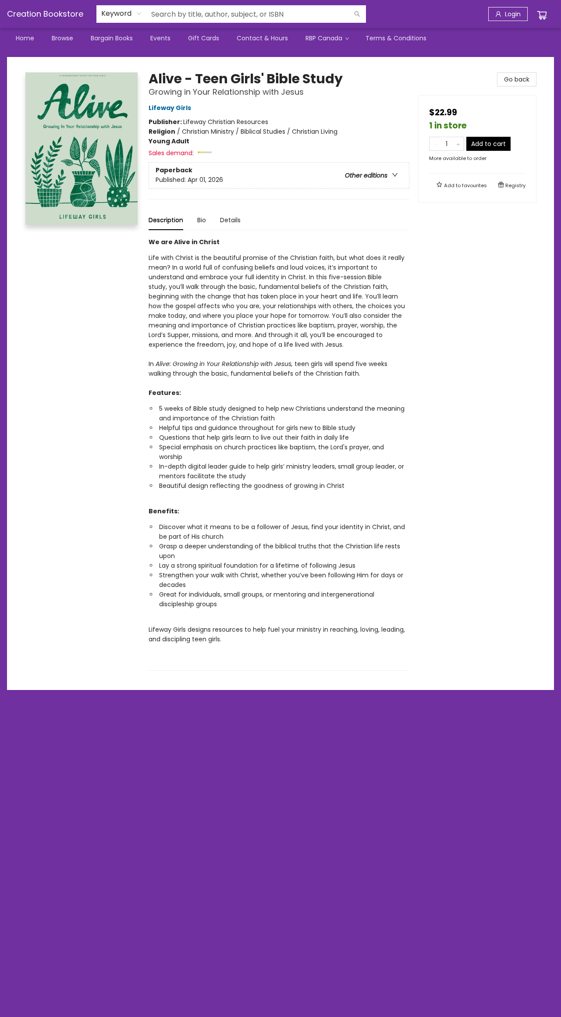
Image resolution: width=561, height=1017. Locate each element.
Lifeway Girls (170, 107)
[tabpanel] (279, 454)
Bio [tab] (201, 220)
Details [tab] (230, 220)
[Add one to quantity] (458, 144)
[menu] (280, 38)
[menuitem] (25, 38)
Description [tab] (166, 220)
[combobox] (121, 13)
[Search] (357, 14)
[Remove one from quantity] (435, 144)
